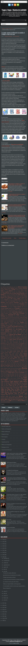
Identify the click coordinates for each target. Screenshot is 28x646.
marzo (5, 595)
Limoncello (2, 352)
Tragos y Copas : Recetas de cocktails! (14, 9)
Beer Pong (6, 294)
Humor (14, 335)
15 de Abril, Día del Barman (12, 470)
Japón (18, 338)
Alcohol (12, 288)
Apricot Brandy (24, 290)
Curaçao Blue (16, 313)
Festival (17, 325)
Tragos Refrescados (8, 393)
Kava (8, 340)
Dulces (21, 319)
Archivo (16, 407)
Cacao (5, 298)
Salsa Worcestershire (4, 372)
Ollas (12, 362)
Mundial (15, 360)
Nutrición (8, 362)
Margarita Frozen (5, 434)
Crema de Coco (5, 310)
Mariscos (6, 356)
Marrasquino (11, 356)
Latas (26, 340)
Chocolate (21, 303)
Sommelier (12, 375)
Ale (18, 288)
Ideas (22, 335)
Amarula (25, 289)
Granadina (7, 330)
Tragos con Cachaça (23, 382)
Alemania (20, 288)
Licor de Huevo (24, 345)
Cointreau (19, 306)
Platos (2, 366)
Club (16, 305)
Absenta (2, 288)
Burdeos (2, 298)
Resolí (5, 371)
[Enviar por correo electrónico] (2, 178)
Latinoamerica (3, 342)
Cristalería (20, 312)
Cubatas (26, 312)
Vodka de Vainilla (15, 400)
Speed (20, 375)
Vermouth (6, 397)
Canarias (12, 299)
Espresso (25, 322)
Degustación (22, 314)
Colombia (2, 308)
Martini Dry (19, 356)
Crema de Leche (12, 310)
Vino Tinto (3, 400)
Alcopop (16, 288)
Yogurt (26, 400)
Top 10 (15, 379)
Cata (26, 299)
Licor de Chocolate (19, 344)
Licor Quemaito (21, 349)
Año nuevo (6, 290)
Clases (11, 305)
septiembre (6, 565)
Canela (15, 299)
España (22, 322)
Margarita (21, 354)
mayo (5, 591)
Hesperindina (9, 333)
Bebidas (3, 294)
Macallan (25, 352)
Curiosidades (22, 313)
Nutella (5, 362)
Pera (16, 364)
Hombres (25, 334)
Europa (25, 323)
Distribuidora (23, 318)
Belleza (10, 294)
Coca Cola (19, 305)
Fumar (23, 327)
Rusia (18, 371)
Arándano (3, 292)
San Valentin (22, 372)
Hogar (23, 334)
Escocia (18, 322)
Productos (11, 28)
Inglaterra (10, 337)
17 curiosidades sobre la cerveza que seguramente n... (14, 586)
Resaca (2, 371)
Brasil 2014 (16, 297)
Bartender (22, 293)
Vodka (10, 400)
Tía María (18, 378)
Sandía (2, 373)
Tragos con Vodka (5, 389)
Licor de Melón (11, 348)
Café (11, 298)
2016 (6, 287)
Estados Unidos (4, 323)
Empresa (25, 321)
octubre (5, 562)
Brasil (12, 297)
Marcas (16, 354)
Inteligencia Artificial (20, 337)
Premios (21, 366)
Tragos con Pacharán (8, 386)
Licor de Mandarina (9, 347)
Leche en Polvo (22, 342)
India (26, 335)
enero (5, 600)
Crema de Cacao (18, 309)
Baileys (4, 293)
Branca (6, 297)
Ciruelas (8, 305)
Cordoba (23, 308)
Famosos (7, 325)
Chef (20, 302)
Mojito (26, 358)
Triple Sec (8, 394)
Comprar (9, 308)
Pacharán (20, 362)
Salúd (12, 372)
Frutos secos (17, 327)
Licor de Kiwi (3, 347)
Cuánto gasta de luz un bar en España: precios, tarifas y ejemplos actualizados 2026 (16, 454)
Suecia (2, 376)
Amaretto (13, 289)
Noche (13, 361)
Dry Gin (13, 319)
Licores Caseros (16, 351)
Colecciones (25, 306)
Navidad (2, 361)
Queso (17, 368)
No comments (16, 36)
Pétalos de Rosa (24, 364)
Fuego (21, 327)
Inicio (15, 238)
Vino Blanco (13, 399)
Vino (9, 399)
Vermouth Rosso (18, 397)
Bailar (2, 293)
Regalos (19, 369)
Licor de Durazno (12, 345)
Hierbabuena (3, 334)
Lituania (13, 352)
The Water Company (12, 378)
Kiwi (13, 340)
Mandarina (17, 353)
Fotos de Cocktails (13, 326)
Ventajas (2, 397)
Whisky (23, 400)
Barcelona (12, 293)
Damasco (6, 314)
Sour (17, 375)
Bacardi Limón (24, 292)
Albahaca (5, 288)
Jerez (23, 338)
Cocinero (25, 305)
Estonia (9, 323)
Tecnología (25, 376)
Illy (24, 335)
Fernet (11, 325)
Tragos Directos (5, 392)
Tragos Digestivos (23, 390)
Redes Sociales (6, 369)
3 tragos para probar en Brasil (9, 577)
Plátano (26, 365)
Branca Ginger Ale (7, 588)
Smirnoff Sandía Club (6, 426)
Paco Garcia (25, 362)
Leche (7, 342)
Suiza (5, 376)
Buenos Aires (24, 297)
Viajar (23, 397)
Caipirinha (8, 487)
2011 (3, 616)
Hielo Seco (25, 333)
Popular (3, 407)
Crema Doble (15, 312)
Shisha (10, 373)
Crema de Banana (11, 309)
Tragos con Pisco (15, 386)
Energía (2, 322)
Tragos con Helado (20, 385)
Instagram (14, 337)
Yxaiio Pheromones (4, 402)
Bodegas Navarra (10, 296)
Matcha (2, 357)
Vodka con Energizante (6, 429)
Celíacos (17, 301)
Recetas (24, 368)
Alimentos (25, 288)
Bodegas (5, 296)
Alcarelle (8, 288)
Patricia (5, 364)
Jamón (16, 338)
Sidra (18, 373)
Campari (6, 299)
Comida (6, 28)
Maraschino (12, 354)
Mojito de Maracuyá (6, 431)
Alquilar (9, 289)
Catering (5, 301)
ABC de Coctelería (22, 287)
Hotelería (7, 335)
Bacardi (20, 292)
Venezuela (25, 396)
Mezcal (26, 357)
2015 (4, 287)
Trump (17, 394)
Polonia (5, 366)
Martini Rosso (24, 356)
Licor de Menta (18, 348)
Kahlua (5, 340)
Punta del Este (13, 368)
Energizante (6, 322)
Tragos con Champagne (22, 384)
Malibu (13, 353)
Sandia (26, 372)
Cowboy (3, 439)
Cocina (22, 305)
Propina (2, 368)
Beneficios (13, 294)
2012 (3, 614)
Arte (10, 292)
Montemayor (3, 360)
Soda (8, 375)
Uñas (23, 394)
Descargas (3, 316)
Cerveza (3, 302)
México (22, 357)
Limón (25, 351)
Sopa (15, 375)
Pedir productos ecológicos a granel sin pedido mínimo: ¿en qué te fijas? (16, 184)
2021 (3, 550)
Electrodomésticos (10, 321)
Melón (9, 357)
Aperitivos (11, 290)
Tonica (12, 379)
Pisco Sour (8, 519)
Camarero (2, 299)
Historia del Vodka (10, 527)
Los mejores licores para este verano (11, 581)
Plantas (23, 365)
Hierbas (7, 334)
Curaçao (10, 313)
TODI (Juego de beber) (11, 462)
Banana (8, 293)
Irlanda (2, 338)
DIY (26, 318)
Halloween (7, 331)
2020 (3, 552)
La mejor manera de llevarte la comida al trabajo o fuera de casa (13, 33)
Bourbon (2, 297)
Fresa (22, 326)
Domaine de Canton (4, 319)
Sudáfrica (25, 375)
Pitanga (11, 365)
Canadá (9, 299)
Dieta (6, 318)
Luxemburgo (21, 352)
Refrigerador (15, 369)
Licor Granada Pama (15, 349)
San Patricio (16, 372)
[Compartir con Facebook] (6, 178)
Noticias (16, 361)
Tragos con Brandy (14, 382)
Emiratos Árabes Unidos (19, 321)
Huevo (10, 335)
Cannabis (19, 299)
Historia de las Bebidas (15, 334)
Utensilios (3, 396)
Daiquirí (2, 314)
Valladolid (13, 396)
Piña (2, 365)
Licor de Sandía (3, 349)
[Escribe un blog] (3, 178)
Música (18, 360)
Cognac (15, 306)
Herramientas (3, 333)
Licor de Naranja (24, 348)
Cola (22, 306)
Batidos (26, 293)
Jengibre (21, 338)
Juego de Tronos (6, 339)
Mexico (19, 357)
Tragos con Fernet (5, 385)
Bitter (17, 294)
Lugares (17, 352)
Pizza (17, 365)
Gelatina (14, 329)
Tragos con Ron (23, 386)
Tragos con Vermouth (14, 388)
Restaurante (8, 371)
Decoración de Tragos (13, 314)
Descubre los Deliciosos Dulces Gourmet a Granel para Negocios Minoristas (17, 205)
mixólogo (22, 358)
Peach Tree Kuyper (10, 364)
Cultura (2, 313)
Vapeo (17, 396)
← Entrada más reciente (6, 238)
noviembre (6, 560)
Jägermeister (12, 338)
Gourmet (2, 330)
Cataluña (2, 301)
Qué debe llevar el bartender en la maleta (12, 575)
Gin (17, 329)
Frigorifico (25, 326)
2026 (17, 287)
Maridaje (25, 355)
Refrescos (11, 369)
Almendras (2, 289)
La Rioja (16, 340)
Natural (26, 360)
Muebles (9, 360)
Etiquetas (22, 323)
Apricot (19, 290)
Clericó (13, 305)
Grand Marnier (13, 330)
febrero (5, 598)
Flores (7, 326)
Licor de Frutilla (19, 345)
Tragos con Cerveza (12, 384)
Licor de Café (5, 344)
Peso (20, 364)
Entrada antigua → (23, 238)
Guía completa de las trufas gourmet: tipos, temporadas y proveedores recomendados (16, 226)
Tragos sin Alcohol (18, 393)
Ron (16, 371)
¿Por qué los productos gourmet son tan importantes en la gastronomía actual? (16, 216)
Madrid (2, 353)
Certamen (25, 301)
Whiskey (19, 400)
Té (21, 376)
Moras (6, 360)
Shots (15, 373)
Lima (22, 351)
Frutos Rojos (12, 327)
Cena (19, 301)
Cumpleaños (6, 313)
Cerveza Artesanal (9, 302)
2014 (2, 287)
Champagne (16, 302)
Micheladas (3, 358)
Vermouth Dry (12, 397)
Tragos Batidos (23, 381)
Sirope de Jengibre (22, 373)
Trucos (12, 394)
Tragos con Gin (12, 385)
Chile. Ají (12, 303)
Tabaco (20, 376)
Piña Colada (5, 365)
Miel (14, 358)
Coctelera (11, 306)
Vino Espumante (19, 399)
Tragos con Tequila (5, 388)
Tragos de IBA (4, 390)
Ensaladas (11, 322)
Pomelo (8, 366)
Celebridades (12, 301)
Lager (19, 340)
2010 (3, 618)
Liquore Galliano (8, 352)
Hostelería (2, 335)
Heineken (18, 331)
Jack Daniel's (8, 338)
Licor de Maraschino (5, 348)
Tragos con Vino (23, 388)
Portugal (15, 366)
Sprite (22, 375)
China (15, 303)
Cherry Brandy (24, 302)
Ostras (18, 362)
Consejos (17, 308)
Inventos (25, 337)
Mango (21, 353)
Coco (8, 306)
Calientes (22, 298)
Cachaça (8, 298)
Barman (18, 293)
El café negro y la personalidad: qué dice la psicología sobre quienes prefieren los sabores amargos (16, 479)
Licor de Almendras (9, 343)
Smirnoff (5, 375)
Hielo (21, 333)
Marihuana (3, 356)
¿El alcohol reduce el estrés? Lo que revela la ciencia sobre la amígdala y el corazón (16, 495)
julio (4, 569)
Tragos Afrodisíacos (5, 381)
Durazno (24, 319)
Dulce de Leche (17, 319)
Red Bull (2, 369)
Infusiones (7, 337)
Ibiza (20, 335)
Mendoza (12, 357)
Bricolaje (19, 297)
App (16, 290)
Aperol (15, 290)
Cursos (26, 313)
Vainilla (7, 396)
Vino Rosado (25, 399)
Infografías (3, 337)
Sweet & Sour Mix (14, 376)
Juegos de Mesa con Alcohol (15, 339)
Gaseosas (3, 329)
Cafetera (14, 298)
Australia (13, 292)
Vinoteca (6, 400)
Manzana (25, 353)
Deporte (26, 314)
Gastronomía (8, 329)
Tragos (25, 380)
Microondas (7, 358)
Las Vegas (23, 340)
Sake (21, 371)
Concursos (13, 308)
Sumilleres (8, 376)
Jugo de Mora (24, 339)
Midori (11, 358)
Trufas (14, 394)
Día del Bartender (9, 316)
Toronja (18, 379)
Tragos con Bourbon (5, 382)
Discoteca (19, 318)
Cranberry (5, 309)
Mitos (16, 358)
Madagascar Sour (5, 447)
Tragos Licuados (21, 392)
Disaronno (16, 318)
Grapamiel (22, 330)
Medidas (5, 357)
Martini (14, 356)
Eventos (3, 325)
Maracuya (7, 354)
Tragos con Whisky (15, 389)
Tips (22, 378)
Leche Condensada (14, 342)
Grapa (18, 330)
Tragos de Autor (23, 389)
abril (4, 593)
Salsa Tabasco (25, 371)
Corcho (21, 308)
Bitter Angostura (21, 294)
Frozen (2, 328)
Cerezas (22, 301)
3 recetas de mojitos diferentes (9, 573)
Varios (21, 396)
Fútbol (26, 327)
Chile (10, 303)
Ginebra (20, 329)
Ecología (5, 321)
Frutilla (8, 328)
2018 (10, 287)
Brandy (9, 297)
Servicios (7, 373)
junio (5, 571)
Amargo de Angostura (20, 289)
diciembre (6, 558)
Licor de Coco (25, 344)
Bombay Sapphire (17, 296)
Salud (9, 372)
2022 (3, 548)
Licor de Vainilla (9, 349)
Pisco (9, 365)
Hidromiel (14, 333)
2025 (3, 541)
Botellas (25, 296)
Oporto (14, 362)
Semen (4, 373)
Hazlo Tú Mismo (13, 331)
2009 (3, 620)
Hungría (17, 335)
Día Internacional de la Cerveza (20, 316)
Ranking (20, 368)
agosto (5, 567)
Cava (9, 301)
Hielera (18, 333)
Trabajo (21, 379)
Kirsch (10, 340)
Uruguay (25, 394)
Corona (2, 309)
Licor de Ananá (15, 343)
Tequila (7, 378)
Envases (15, 322)
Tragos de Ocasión (14, 390)
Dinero (13, 318)
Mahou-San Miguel (7, 353)
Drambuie (9, 319)
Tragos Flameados (13, 392)
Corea (26, 308)
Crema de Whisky (9, 312)
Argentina (7, 292)
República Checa (24, 369)
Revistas (12, 371)
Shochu (13, 373)
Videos (6, 399)
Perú (18, 364)
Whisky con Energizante (6, 444)
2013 (3, 611)
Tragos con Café (4, 384)
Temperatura (3, 378)
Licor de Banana (21, 343)
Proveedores (6, 368)
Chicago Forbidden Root (5, 303)
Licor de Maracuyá (24, 347)
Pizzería (20, 365)
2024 (14, 287)
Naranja (22, 360)
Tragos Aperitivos (14, 381)
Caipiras (18, 298)
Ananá (2, 290)
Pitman (14, 365)
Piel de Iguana (5, 436)
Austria (17, 292)
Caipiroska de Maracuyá (7, 449)
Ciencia (5, 305)
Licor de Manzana (17, 347)
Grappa (26, 330)
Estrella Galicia (13, 323)
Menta (15, 357)
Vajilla (10, 396)
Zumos (8, 402)
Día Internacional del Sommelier (13, 317)
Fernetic (14, 325)
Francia (19, 326)
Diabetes (21, 317)
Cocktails (4, 307)
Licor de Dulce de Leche (5, 345)
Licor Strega (6, 351)
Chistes (18, 303)
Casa (24, 299)
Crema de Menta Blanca (19, 310)
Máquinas (2, 354)
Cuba (23, 312)
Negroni (6, 361)
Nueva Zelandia (22, 361)
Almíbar (6, 289)
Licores (11, 351)
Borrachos (22, 296)
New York (9, 361)
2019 (3, 554)
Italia (5, 338)
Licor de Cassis (12, 344)
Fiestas (2, 326)
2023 (12, 287)
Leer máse (10, 191)
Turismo (19, 394)
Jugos (2, 340)
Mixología (19, 358)
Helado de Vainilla (24, 331)
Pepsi (14, 364)
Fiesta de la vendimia (23, 325)
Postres (18, 366)
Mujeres (12, 360)
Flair (5, 326)
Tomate (9, 379)
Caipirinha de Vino (5, 442)
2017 (8, 287)
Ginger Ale (25, 329)
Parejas (2, 364)
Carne (22, 299)
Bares (15, 293)
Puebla (9, 368)
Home (3, 28)
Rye (20, 371)
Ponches (11, 366)
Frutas (5, 327)
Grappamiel (3, 331)
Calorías (26, 298)
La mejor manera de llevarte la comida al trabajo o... (14, 579)
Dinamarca (10, 318)
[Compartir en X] (5, 178)
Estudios (18, 323)
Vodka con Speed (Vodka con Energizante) (12, 584)
